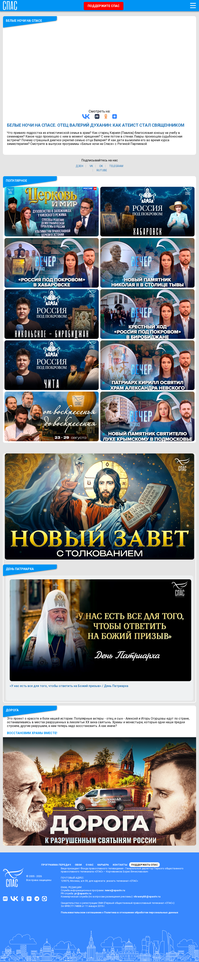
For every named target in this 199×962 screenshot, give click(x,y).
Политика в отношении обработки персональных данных (141, 912)
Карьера (103, 864)
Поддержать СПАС (144, 864)
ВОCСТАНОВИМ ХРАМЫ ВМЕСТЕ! (32, 733)
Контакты (120, 864)
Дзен (79, 166)
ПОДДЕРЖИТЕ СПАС (104, 6)
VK (91, 166)
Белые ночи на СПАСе (24, 20)
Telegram (116, 166)
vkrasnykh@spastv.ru (147, 896)
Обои (78, 864)
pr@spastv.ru (82, 893)
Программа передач (56, 864)
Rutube (102, 170)
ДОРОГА (12, 710)
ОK (101, 166)
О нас (89, 864)
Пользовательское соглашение (81, 912)
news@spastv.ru (115, 890)
